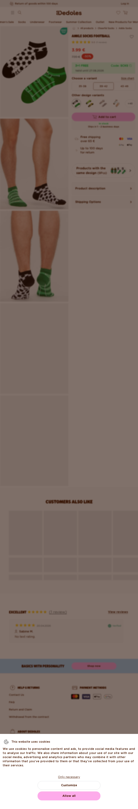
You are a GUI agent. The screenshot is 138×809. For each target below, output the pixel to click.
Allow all (69, 796)
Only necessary (69, 777)
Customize (69, 785)
